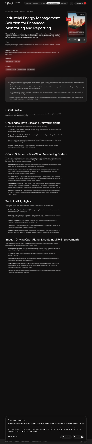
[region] (46, 427)
